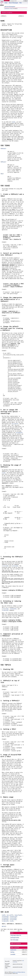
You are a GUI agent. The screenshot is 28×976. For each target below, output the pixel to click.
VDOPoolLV (3, 161)
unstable (13, 954)
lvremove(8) (5, 921)
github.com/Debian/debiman (19, 972)
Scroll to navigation (7, 12)
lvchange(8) (19, 432)
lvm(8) (13, 122)
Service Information (10, 6)
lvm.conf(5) (15, 423)
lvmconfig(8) (18, 915)
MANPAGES (6, 0)
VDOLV (2, 173)
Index (6, 2)
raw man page (14, 939)
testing (12, 952)
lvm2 (11, 8)
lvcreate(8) (5, 916)
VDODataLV (3, 148)
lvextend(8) (15, 565)
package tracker (15, 937)
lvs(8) (4, 472)
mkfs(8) (4, 926)
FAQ (20, 2)
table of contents (16, 943)
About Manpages (13, 2)
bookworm (7, 8)
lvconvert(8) (13, 916)
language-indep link (16, 935)
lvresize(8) (5, 565)
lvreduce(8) (5, 610)
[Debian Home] (2, 3)
